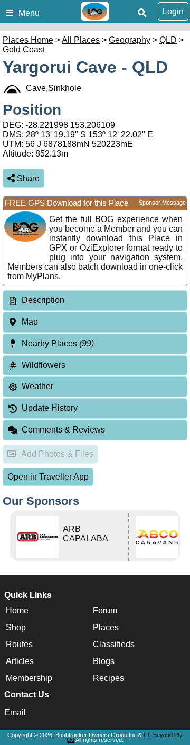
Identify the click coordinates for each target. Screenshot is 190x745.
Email (15, 712)
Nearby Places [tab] (58, 343)
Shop (16, 627)
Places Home (28, 39)
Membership (29, 678)
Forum (105, 610)
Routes (19, 644)
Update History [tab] (50, 407)
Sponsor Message (162, 202)
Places (106, 627)
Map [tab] (30, 321)
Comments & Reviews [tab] (63, 429)
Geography (129, 39)
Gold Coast (24, 49)
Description (43, 300)
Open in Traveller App (48, 476)
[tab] (95, 300)
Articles (20, 661)
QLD (168, 39)
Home (17, 610)
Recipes (108, 678)
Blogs (104, 661)
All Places (81, 39)
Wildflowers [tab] (43, 365)
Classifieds (114, 644)
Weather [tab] (37, 386)
